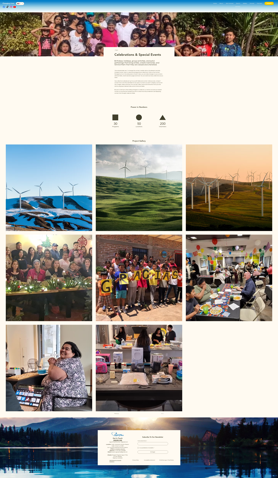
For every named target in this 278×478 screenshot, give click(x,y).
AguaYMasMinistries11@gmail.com (118, 442)
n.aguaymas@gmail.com (121, 452)
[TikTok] (7, 7)
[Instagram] (11, 7)
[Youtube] (14, 7)
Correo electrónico (142, 440)
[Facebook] (4, 7)
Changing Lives (8, 3)
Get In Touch (117, 438)
